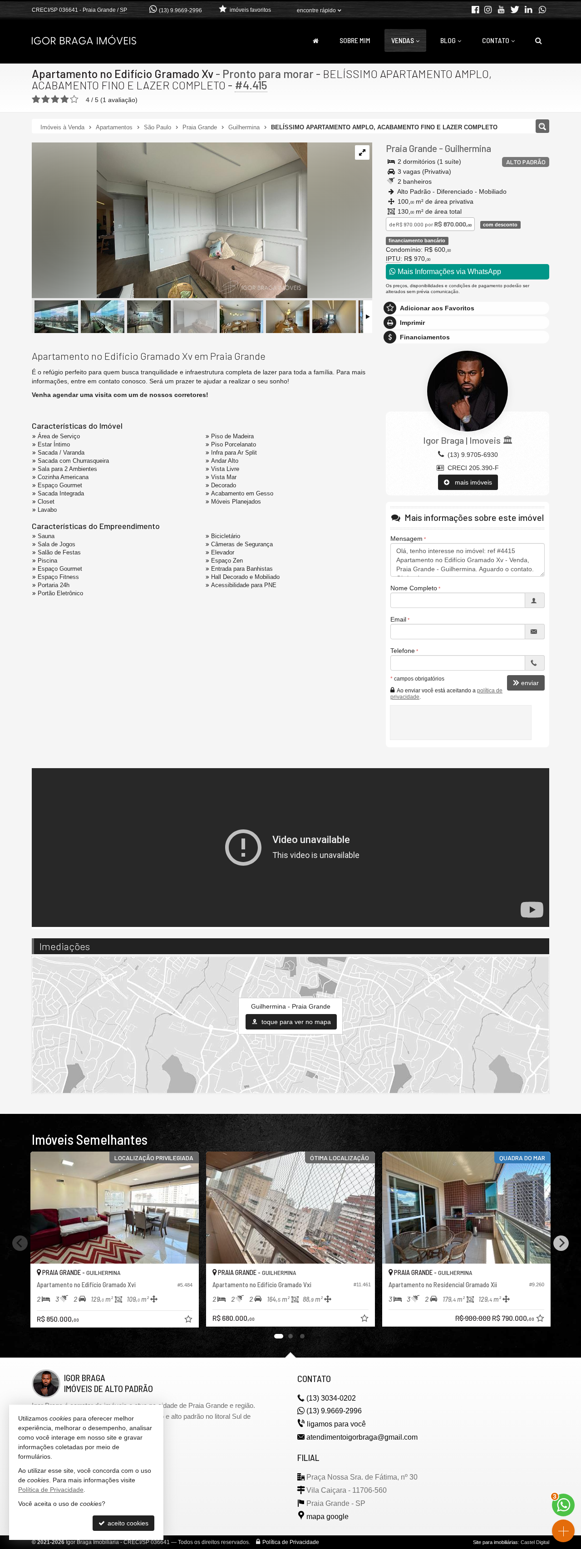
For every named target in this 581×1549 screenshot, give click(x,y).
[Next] (561, 1243)
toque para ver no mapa (295, 1021)
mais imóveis (470, 482)
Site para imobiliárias (495, 1542)
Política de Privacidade (290, 1542)
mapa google (327, 1516)
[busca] (538, 40)
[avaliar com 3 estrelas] (55, 99)
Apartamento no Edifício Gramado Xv (122, 73)
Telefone (402, 650)
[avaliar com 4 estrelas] (64, 99)
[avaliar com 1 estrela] (36, 99)
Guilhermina (468, 148)
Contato (495, 40)
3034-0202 (331, 1398)
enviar (530, 682)
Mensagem (406, 538)
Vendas (402, 40)
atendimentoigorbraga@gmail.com (362, 1437)
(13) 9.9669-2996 (180, 10)
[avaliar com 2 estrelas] (45, 99)
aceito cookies (127, 1523)
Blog (448, 40)
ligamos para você (336, 1424)
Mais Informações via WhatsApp (448, 271)
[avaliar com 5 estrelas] (74, 99)
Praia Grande (411, 148)
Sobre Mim (355, 40)
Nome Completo (413, 588)
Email (398, 619)
